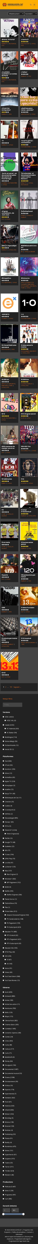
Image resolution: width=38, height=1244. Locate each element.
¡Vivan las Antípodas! (6, 109)
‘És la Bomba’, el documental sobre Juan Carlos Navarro (28, 176)
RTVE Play (10, 952)
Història (9, 1106)
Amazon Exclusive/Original (18, 915)
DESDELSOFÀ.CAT (16, 1230)
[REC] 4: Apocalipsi (9, 246)
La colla (9, 863)
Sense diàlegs (11, 741)
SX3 (4, 418)
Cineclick (9, 802)
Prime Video (30, 284)
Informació (19, 1234)
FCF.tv (8, 826)
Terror (9, 1167)
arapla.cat (10, 1239)
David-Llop (26, 1241)
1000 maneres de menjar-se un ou (8, 447)
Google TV (10, 842)
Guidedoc (9, 846)
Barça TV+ (24, 183)
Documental (11, 1069)
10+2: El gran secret (28, 414)
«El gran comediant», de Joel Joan (8, 213)
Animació (10, 996)
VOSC (3, 45)
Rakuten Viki (11, 948)
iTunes (23, 288)
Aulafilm (23, 384)
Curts (8, 1053)
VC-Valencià (13, 729)
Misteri (9, 1114)
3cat (3, 219)
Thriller (9, 1171)
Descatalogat (25, 43)
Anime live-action (12, 1004)
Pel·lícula (10, 1187)
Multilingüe (12, 43)
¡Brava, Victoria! (8, 39)
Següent (17, 687)
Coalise (8, 806)
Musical (9, 1126)
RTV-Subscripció (14, 943)
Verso (8, 968)
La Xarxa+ (4, 183)
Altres (8, 773)
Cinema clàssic (12, 1025)
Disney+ (4, 483)
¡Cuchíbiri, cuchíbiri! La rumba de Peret (9, 74)
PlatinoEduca (11, 903)
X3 (9, 964)
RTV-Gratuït (12, 935)
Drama (10, 1077)
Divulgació (10, 1065)
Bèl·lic (8, 1012)
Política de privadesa (19, 1232)
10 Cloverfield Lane (9, 345)
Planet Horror (11, 899)
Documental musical (13, 1073)
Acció (8, 992)
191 (11, 687)
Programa (10, 1195)
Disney (9, 1061)
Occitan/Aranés (11, 745)
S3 (2, 418)
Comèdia (10, 1029)
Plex (7, 907)
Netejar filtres (7, 699)
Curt (8, 1199)
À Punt (23, 215)
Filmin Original (13, 834)
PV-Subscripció (11, 384)
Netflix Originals (31, 642)
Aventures (10, 1008)
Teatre (9, 1163)
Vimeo (8, 972)
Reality (8, 1142)
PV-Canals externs (15, 919)
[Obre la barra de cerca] (31, 4)
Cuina (8, 1045)
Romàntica (10, 1146)
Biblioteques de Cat (13, 798)
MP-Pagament (14, 882)
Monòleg (9, 1118)
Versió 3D (9, 749)
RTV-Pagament (25, 286)
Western (9, 1175)
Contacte (30, 1232)
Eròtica (9, 1085)
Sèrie (9, 1191)
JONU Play (10, 859)
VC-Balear (32, 251)
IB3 (22, 251)
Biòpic (9, 1016)
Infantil (9, 1110)
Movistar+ (10, 879)
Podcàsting (10, 1134)
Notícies (9, 1130)
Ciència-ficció (11, 1021)
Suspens (10, 1159)
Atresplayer (10, 785)
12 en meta (6, 542)
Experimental (10, 1094)
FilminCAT (4, 43)
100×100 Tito (26, 446)
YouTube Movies (12, 980)
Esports (9, 1090)
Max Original (12, 874)
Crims (9, 1041)
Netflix (23, 642)
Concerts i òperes (13, 1033)
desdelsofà (10, 1057)
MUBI (8, 887)
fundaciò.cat (20, 1236)
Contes (9, 1037)
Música (9, 1122)
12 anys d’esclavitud (26, 511)
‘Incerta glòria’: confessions (27, 142)
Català (33, 43)
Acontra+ (24, 483)
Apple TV (23, 282)
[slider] (3, 1214)
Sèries (9, 1151)
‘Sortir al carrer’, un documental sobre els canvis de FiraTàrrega (9, 176)
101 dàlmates (7, 479)
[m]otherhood (27, 211)
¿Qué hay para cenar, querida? (27, 109)
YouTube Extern (25, 147)
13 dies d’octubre (27, 608)
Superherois (11, 1155)
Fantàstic (10, 1098)
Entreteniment (11, 1081)
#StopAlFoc (6, 278)
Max (8, 871)
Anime (9, 1000)
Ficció (8, 1102)
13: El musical (26, 638)
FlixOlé (8, 838)
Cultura (9, 1049)
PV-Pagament (13, 923)
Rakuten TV (33, 286)
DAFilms (9, 814)
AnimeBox (10, 777)
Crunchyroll (10, 810)
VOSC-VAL (11, 720)
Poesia (9, 1138)
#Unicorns (25, 278)
